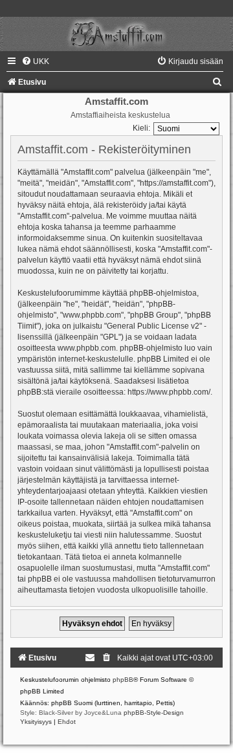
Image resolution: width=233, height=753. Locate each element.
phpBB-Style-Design (154, 712)
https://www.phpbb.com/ (169, 392)
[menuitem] (35, 61)
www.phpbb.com (87, 348)
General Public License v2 (153, 326)
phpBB (123, 679)
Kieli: (141, 128)
